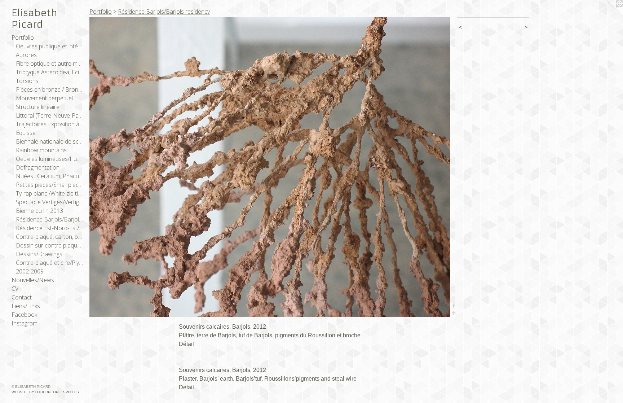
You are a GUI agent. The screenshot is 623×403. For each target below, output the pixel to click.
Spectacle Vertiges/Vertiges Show (50, 202)
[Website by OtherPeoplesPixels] (608, 14)
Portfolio (23, 37)
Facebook (24, 315)
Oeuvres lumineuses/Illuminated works (50, 159)
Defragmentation (37, 167)
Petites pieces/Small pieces (50, 185)
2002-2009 (30, 271)
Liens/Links (26, 306)
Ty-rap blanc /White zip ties (50, 193)
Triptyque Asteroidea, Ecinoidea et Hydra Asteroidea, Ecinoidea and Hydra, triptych (50, 72)
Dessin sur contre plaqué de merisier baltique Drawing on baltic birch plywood (50, 245)
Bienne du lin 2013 (39, 211)
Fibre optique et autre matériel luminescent (50, 63)
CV (15, 289)
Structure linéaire (37, 107)
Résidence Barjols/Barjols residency (50, 219)
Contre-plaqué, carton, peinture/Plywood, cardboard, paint (50, 237)
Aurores (26, 55)
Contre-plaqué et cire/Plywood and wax (50, 263)
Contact (22, 297)
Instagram (24, 323)
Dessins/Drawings (39, 254)
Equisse (26, 133)
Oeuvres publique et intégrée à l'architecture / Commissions (50, 46)
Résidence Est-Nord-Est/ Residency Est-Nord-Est (50, 228)
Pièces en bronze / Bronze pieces (50, 89)
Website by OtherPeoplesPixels (45, 392)
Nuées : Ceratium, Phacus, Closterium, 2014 (50, 176)
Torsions (27, 81)
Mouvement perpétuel (44, 98)
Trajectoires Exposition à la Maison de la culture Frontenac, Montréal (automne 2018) (50, 124)
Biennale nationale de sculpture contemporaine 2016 (50, 141)
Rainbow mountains (41, 150)
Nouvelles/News (33, 280)
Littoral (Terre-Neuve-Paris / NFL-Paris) (50, 115)
